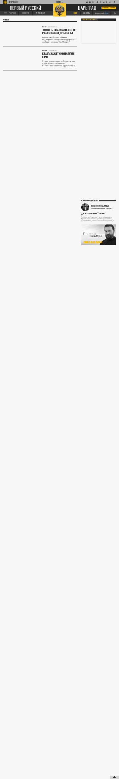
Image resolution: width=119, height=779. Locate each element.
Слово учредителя (89, 200)
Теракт (44, 27)
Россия (44, 50)
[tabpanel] (98, 234)
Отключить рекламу (108, 8)
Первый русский (25, 8)
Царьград (87, 8)
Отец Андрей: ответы (90, 19)
